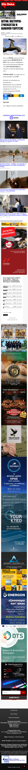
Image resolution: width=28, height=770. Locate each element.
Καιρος (11, 0)
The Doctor (15, 36)
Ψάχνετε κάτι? (14, 690)
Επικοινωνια (24, 0)
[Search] (23, 692)
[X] (11, 95)
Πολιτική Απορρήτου (14, 717)
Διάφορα (21, 36)
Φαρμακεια (6, 0)
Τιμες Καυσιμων (18, 0)
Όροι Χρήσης (14, 714)
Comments (12, 318)
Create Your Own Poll (12, 319)
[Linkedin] (21, 95)
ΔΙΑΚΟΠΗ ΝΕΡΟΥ (10, 221)
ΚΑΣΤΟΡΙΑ (19, 221)
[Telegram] (5, 98)
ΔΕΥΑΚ (3, 221)
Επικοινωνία (14, 710)
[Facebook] (5, 95)
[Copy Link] (16, 95)
